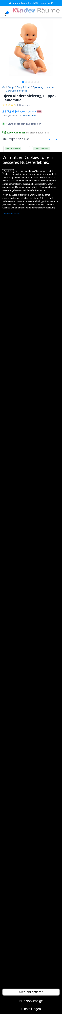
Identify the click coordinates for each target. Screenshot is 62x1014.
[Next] (56, 139)
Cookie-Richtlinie (11, 213)
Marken (50, 87)
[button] (28, 111)
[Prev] (49, 139)
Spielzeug (38, 87)
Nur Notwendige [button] (31, 1001)
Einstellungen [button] (31, 1009)
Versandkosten (30, 115)
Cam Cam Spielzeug (16, 90)
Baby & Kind (23, 87)
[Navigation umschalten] (4, 10)
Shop (11, 87)
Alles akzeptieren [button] (31, 992)
